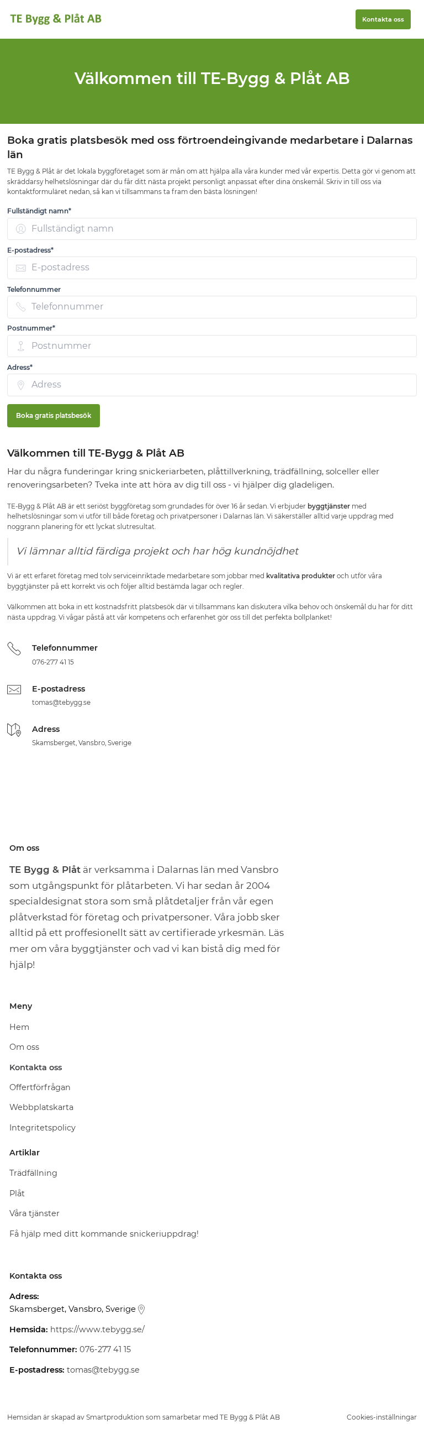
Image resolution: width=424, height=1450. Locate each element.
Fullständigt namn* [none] (39, 210)
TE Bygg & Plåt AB (250, 1417)
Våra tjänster (34, 1213)
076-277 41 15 (53, 662)
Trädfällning (33, 1173)
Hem (19, 1027)
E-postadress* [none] (30, 250)
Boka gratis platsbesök (53, 416)
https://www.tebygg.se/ (97, 1329)
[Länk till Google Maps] (141, 1310)
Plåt (17, 1193)
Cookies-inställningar (382, 1417)
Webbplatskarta (41, 1107)
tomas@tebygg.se (61, 702)
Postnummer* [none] (31, 328)
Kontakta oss (383, 19)
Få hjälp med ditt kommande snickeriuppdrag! (104, 1234)
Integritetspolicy (42, 1128)
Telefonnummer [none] (34, 289)
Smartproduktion (115, 1417)
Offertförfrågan (40, 1087)
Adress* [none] (20, 367)
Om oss (24, 1047)
